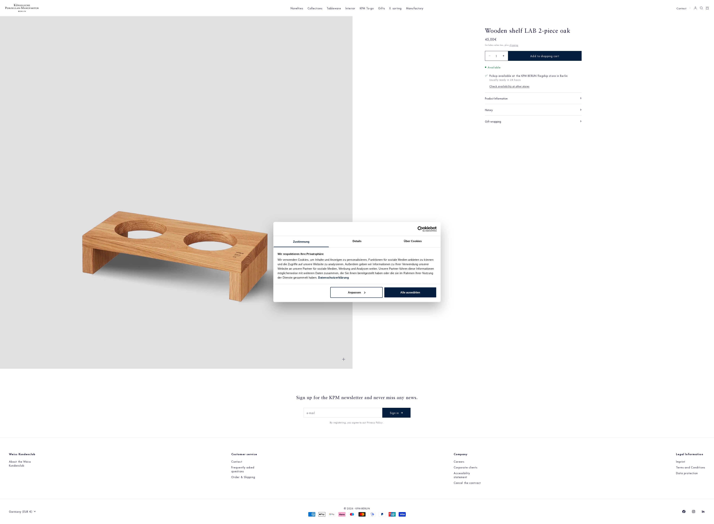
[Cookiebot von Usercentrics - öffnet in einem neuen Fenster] (420, 229)
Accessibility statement (462, 475)
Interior (350, 8)
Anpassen (354, 292)
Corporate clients (465, 467)
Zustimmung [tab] (301, 241)
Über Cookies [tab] (413, 241)
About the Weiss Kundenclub (20, 463)
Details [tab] (357, 241)
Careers (459, 461)
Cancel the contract (467, 482)
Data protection (687, 473)
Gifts (381, 8)
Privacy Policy (375, 422)
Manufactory (414, 8)
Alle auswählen (410, 292)
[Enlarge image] (343, 359)
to (361, 422)
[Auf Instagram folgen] (693, 511)
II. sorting (395, 8)
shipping (513, 44)
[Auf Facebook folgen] (684, 511)
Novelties (297, 8)
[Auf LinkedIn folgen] (703, 511)
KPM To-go (367, 8)
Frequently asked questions (242, 469)
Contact (681, 8)
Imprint (680, 461)
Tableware (334, 8)
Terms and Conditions (690, 467)
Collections (315, 8)
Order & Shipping (243, 477)
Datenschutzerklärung (333, 277)
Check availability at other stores (509, 86)
